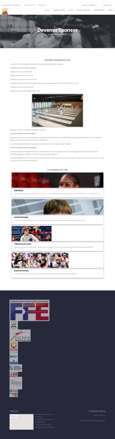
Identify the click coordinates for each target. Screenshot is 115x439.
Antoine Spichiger (21, 217)
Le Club (70, 10)
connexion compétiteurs (89, 5)
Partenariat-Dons (99, 10)
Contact (110, 10)
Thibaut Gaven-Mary (22, 244)
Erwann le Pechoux (21, 270)
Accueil (47, 10)
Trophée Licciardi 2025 (83, 10)
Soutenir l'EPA (107, 5)
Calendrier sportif (59, 10)
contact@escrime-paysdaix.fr (11, 5)
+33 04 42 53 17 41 (30, 5)
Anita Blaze (18, 190)
